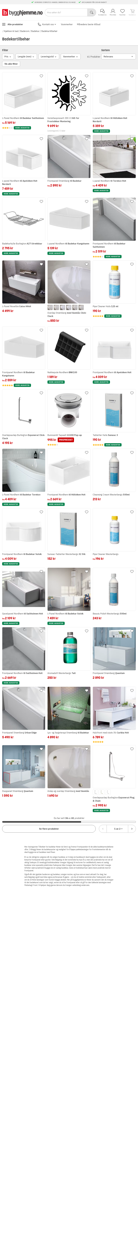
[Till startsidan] (22, 12)
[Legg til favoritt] (41, 76)
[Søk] (91, 12)
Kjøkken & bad (11, 31)
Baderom (24, 31)
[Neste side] (132, 829)
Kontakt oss (48, 24)
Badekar (35, 31)
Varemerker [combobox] (69, 56)
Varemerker (67, 24)
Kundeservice (102, 15)
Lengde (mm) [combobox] (24, 56)
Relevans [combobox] (108, 56)
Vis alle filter (11, 63)
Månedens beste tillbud (88, 24)
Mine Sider (113, 15)
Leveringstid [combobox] (47, 56)
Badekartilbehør (49, 31)
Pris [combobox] (6, 56)
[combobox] (117, 829)
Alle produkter (15, 24)
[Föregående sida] (103, 829)
